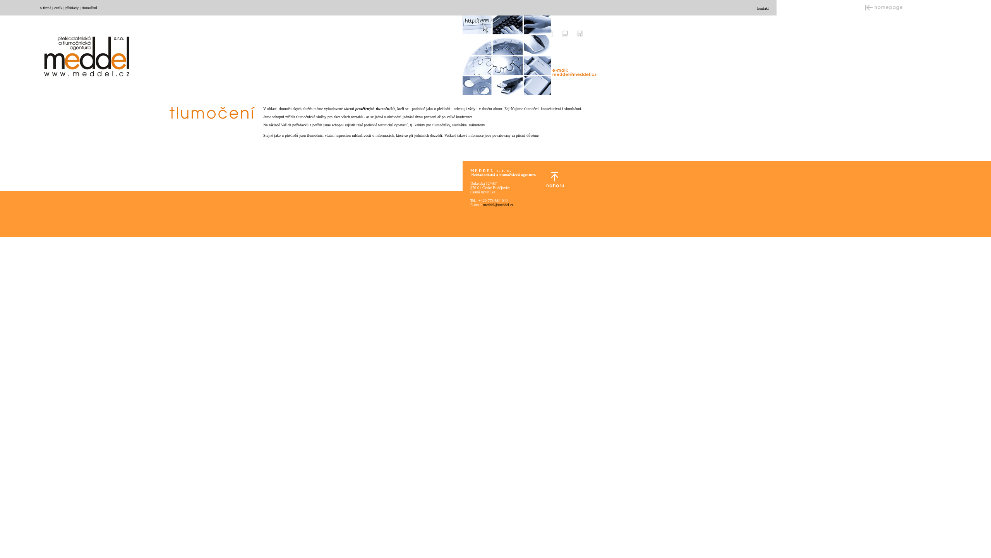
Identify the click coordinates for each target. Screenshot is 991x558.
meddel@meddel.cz (498, 205)
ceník (58, 8)
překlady (72, 8)
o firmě (45, 8)
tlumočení (89, 8)
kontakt (763, 8)
